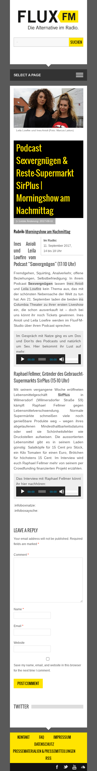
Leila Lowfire (31, 289)
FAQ (41, 737)
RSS (48, 758)
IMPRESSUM (62, 737)
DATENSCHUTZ (44, 744)
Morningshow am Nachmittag (47, 231)
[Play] (22, 359)
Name (19, 609)
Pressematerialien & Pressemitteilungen (44, 751)
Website (19, 642)
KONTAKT (23, 737)
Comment (21, 554)
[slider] (71, 358)
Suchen (76, 42)
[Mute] (61, 359)
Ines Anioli (75, 284)
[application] (48, 359)
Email (18, 626)
